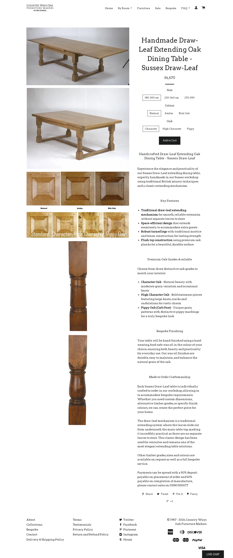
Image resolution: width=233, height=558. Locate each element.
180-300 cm (152, 97)
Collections (34, 524)
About (30, 519)
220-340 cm (171, 97)
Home (109, 8)
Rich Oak (184, 113)
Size (170, 90)
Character (151, 128)
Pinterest (129, 529)
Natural (154, 113)
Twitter (128, 519)
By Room (124, 8)
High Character (172, 128)
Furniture (143, 8)
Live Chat (213, 554)
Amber (169, 113)
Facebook (130, 524)
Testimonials (82, 524)
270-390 (189, 97)
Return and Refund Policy (91, 534)
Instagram (130, 534)
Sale (158, 8)
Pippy (190, 128)
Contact (31, 534)
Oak (170, 121)
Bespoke (171, 8)
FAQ (184, 8)
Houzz (127, 539)
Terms (77, 519)
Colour (169, 105)
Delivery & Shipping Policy (45, 539)
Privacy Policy (83, 529)
